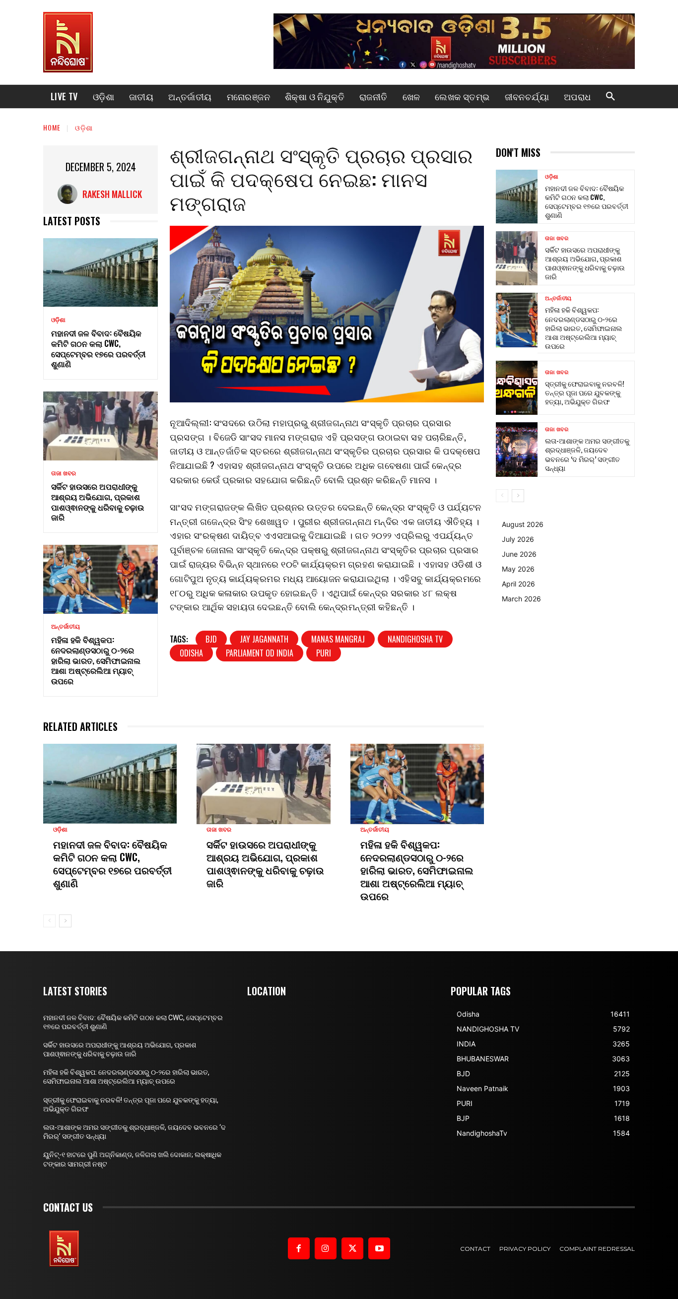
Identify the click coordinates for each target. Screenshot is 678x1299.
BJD (211, 639)
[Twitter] (352, 1248)
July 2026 (518, 539)
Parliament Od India (259, 653)
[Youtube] (379, 1248)
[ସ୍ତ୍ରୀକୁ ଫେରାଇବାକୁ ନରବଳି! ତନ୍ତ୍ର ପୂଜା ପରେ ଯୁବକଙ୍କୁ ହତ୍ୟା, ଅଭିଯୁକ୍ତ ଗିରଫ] (517, 388)
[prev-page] (49, 920)
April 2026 (518, 584)
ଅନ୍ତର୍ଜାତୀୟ (65, 627)
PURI (323, 653)
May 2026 (518, 569)
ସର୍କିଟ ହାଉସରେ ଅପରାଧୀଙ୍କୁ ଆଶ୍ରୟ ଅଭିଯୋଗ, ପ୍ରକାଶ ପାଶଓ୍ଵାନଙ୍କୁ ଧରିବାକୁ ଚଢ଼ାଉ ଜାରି (97, 501)
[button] (610, 97)
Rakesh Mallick (112, 194)
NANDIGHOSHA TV (415, 639)
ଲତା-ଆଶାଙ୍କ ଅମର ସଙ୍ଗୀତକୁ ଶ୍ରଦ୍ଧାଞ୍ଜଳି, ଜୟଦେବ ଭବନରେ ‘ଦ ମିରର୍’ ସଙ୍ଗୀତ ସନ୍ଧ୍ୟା (587, 454)
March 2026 (521, 598)
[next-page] (65, 920)
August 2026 (522, 524)
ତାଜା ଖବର (63, 473)
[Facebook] (299, 1248)
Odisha (191, 653)
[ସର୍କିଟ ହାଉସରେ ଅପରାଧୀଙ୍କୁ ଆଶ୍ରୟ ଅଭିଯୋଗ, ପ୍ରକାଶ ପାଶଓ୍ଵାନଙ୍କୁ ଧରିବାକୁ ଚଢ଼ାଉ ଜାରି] (100, 425)
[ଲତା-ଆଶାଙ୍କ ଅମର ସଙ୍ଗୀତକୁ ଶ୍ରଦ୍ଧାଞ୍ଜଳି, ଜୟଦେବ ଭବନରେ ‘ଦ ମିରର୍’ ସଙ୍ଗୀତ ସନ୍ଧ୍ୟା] (517, 449)
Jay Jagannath (264, 639)
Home (52, 127)
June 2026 (519, 554)
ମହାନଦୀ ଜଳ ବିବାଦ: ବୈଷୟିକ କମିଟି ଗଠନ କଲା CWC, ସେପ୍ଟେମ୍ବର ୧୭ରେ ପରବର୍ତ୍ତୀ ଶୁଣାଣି (98, 348)
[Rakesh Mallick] (70, 194)
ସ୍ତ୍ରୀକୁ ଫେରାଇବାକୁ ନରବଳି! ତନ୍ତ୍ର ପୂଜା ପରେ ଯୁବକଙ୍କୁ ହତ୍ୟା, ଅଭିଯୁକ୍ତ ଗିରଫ (584, 392)
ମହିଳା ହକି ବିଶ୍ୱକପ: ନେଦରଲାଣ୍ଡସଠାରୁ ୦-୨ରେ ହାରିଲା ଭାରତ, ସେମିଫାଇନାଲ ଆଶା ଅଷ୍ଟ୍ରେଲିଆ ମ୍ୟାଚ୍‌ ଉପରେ (95, 660)
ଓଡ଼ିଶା (84, 127)
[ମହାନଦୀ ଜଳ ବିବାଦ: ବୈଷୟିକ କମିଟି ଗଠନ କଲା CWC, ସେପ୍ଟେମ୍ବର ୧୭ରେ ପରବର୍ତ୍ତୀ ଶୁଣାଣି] (100, 272)
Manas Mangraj (338, 639)
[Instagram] (326, 1248)
